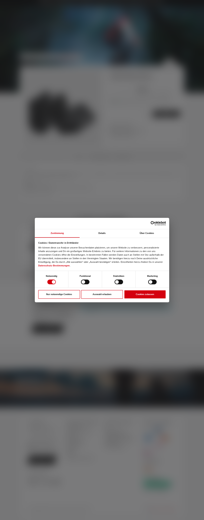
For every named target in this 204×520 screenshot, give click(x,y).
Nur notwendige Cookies (59, 294)
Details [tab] (102, 233)
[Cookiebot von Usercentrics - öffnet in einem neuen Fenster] (153, 223)
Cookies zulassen (145, 294)
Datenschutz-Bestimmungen (54, 265)
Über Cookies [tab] (147, 233)
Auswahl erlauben (102, 294)
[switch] (85, 282)
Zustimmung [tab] (57, 233)
